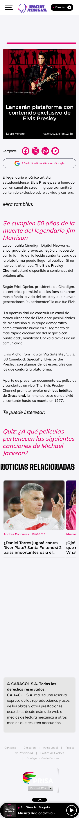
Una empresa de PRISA (39, 777)
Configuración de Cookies (43, 758)
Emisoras (30, 747)
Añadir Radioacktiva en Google (43, 163)
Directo (60, 7)
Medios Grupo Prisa (39, 788)
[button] (8, 7)
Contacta (10, 747)
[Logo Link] (34, 8)
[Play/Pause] (71, 810)
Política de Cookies (52, 753)
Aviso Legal (50, 747)
